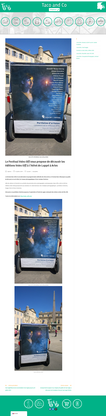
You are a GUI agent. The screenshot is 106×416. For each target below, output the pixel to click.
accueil (29, 171)
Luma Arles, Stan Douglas (82, 47)
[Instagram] (56, 409)
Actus (77, 411)
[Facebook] (50, 409)
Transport (5, 29)
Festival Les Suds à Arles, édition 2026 (85, 50)
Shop (66, 411)
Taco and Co (54, 5)
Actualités (35, 171)
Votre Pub (37, 29)
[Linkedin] (53, 409)
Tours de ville (16, 29)
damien (9, 171)
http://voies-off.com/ (26, 196)
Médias (39, 411)
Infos (28, 411)
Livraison (48, 29)
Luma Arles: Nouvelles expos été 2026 (85, 53)
